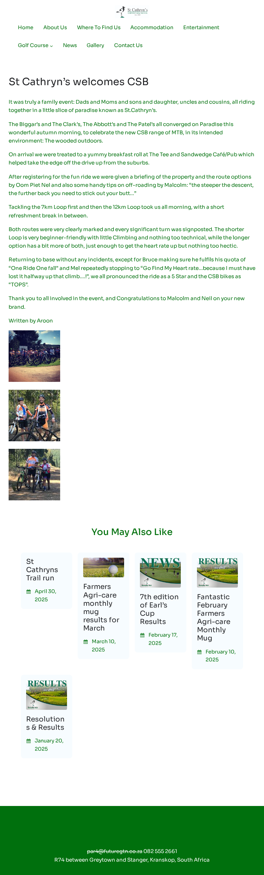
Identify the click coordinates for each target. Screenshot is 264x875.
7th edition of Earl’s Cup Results (159, 609)
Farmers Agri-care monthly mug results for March (101, 608)
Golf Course (33, 45)
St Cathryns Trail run (42, 570)
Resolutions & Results (45, 723)
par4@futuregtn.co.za (114, 851)
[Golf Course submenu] (51, 45)
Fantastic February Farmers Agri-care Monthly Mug (213, 618)
